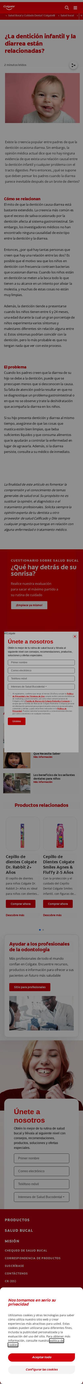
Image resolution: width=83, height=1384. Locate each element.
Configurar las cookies (42, 1369)
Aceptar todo (41, 1357)
